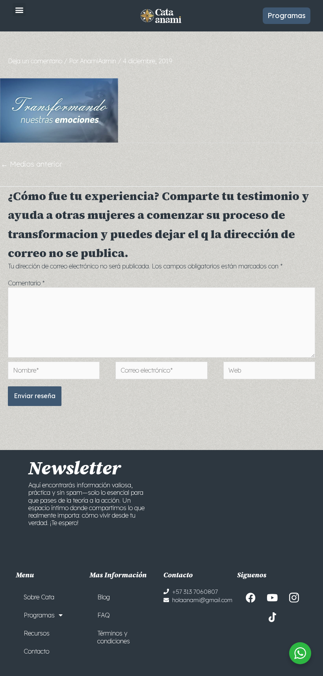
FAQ (103, 615)
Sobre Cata (39, 597)
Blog (103, 597)
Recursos (37, 633)
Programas (39, 615)
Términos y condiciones (113, 637)
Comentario (26, 283)
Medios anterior (31, 164)
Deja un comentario (35, 61)
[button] (19, 9)
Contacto (36, 651)
